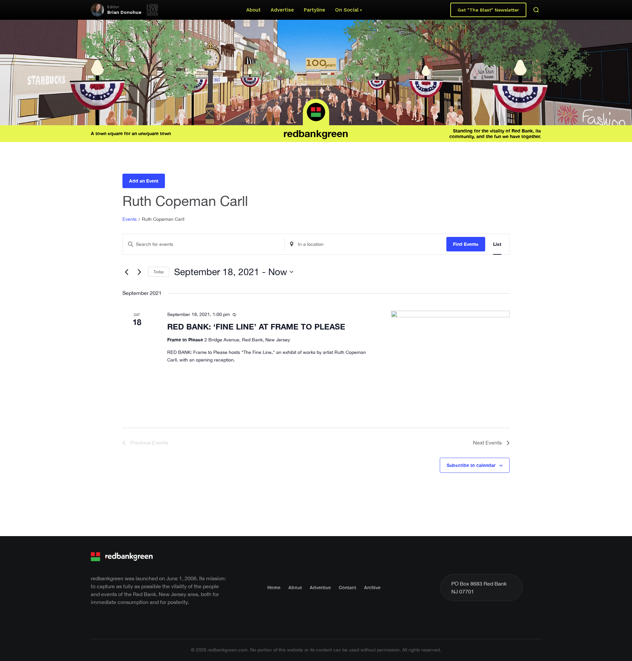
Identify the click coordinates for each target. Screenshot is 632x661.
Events (129, 219)
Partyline (314, 10)
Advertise (282, 10)
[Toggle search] (536, 10)
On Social (346, 10)
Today (158, 272)
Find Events (466, 244)
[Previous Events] (126, 272)
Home (273, 587)
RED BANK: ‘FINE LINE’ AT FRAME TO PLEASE (256, 326)
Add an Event (143, 181)
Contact (347, 587)
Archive (372, 587)
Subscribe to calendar (471, 465)
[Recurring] (234, 315)
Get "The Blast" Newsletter (488, 10)
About (253, 10)
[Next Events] (139, 272)
